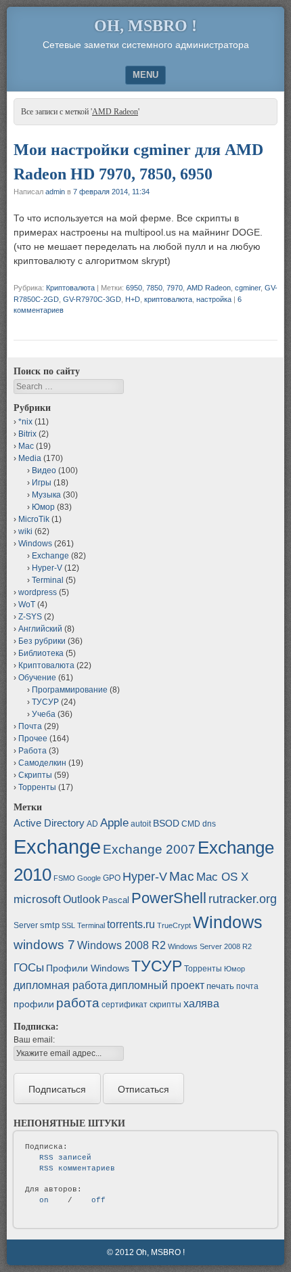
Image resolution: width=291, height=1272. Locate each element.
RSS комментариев (77, 1168)
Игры (41, 482)
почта (247, 986)
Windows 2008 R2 (121, 945)
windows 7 (44, 945)
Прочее (32, 738)
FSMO (64, 878)
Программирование (70, 690)
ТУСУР (45, 702)
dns (209, 824)
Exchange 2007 (149, 849)
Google (89, 878)
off (98, 1200)
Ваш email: (34, 1040)
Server (26, 925)
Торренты (37, 787)
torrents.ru (131, 924)
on (44, 1200)
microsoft (37, 899)
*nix (25, 421)
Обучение (37, 677)
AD (92, 824)
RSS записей (65, 1158)
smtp (50, 925)
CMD (190, 824)
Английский (40, 629)
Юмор (43, 507)
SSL (68, 925)
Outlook (81, 899)
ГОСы (29, 967)
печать (220, 986)
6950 (134, 288)
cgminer (248, 288)
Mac (26, 446)
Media (29, 458)
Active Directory (49, 823)
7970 (174, 288)
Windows (35, 543)
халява (201, 1003)
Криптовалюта (70, 288)
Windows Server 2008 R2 (210, 946)
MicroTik (33, 519)
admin (55, 192)
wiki (25, 531)
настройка (213, 299)
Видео (44, 470)
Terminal (48, 580)
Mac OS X (222, 876)
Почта (30, 726)
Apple (114, 822)
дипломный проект (157, 985)
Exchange (50, 556)
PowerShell (168, 898)
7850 (154, 288)
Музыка (46, 495)
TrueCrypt (174, 925)
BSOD (166, 823)
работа (77, 1003)
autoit (141, 824)
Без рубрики (42, 641)
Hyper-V (47, 568)
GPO (111, 878)
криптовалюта (168, 299)
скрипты (165, 1004)
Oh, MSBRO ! (145, 26)
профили (34, 1004)
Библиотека (41, 653)
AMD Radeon (209, 288)
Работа (32, 750)
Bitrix (27, 434)
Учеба (43, 714)
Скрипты (35, 775)
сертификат (125, 1004)
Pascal (115, 900)
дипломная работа (61, 985)
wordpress (37, 592)
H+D (132, 299)
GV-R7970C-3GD (92, 299)
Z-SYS (30, 616)
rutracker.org (242, 899)
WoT (26, 604)
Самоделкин (42, 763)
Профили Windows (87, 968)
